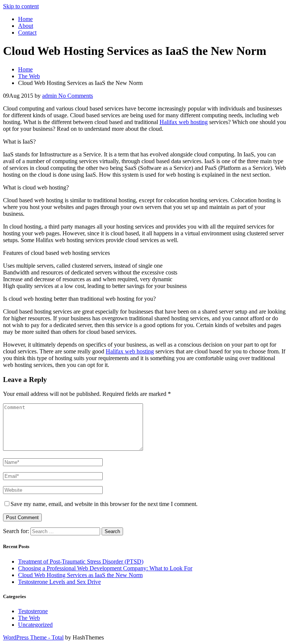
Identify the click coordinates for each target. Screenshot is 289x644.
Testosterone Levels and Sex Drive (59, 582)
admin (49, 95)
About (25, 26)
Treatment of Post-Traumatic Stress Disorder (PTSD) (80, 561)
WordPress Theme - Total (33, 637)
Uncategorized (35, 624)
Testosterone (33, 611)
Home (25, 19)
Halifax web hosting (184, 122)
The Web (29, 618)
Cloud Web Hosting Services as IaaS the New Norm (80, 575)
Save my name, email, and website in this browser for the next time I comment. (104, 504)
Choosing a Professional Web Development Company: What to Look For (105, 568)
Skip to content (21, 6)
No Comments (75, 95)
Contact (27, 32)
